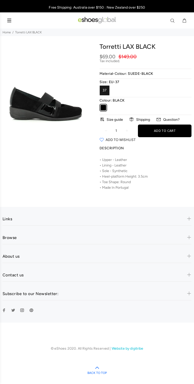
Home (7, 32)
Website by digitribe (127, 348)
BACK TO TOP (97, 373)
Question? (171, 119)
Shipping (143, 119)
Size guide (115, 119)
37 (105, 90)
